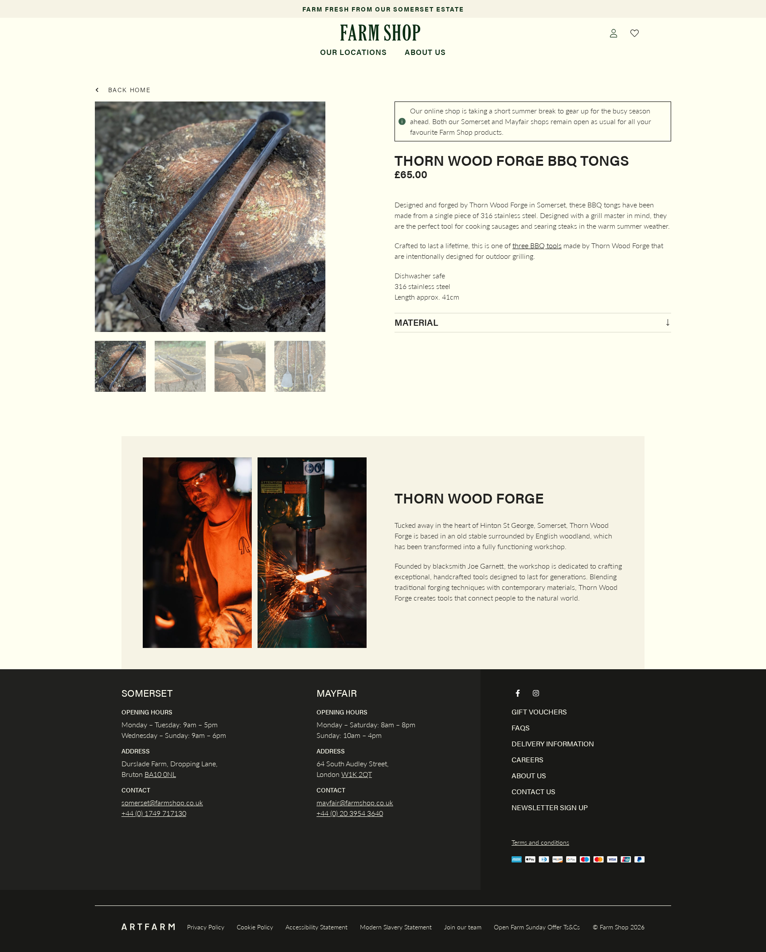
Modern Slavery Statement (396, 926)
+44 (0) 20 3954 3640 (350, 813)
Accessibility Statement (316, 926)
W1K (349, 774)
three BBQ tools (537, 245)
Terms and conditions (540, 842)
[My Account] (613, 33)
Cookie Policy (255, 926)
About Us (425, 52)
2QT (364, 774)
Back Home (128, 89)
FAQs (521, 727)
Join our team (462, 926)
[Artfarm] (148, 926)
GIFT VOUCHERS (539, 711)
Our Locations (353, 52)
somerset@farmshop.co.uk (162, 802)
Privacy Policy (205, 926)
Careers (527, 759)
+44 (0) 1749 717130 (153, 813)
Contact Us (533, 791)
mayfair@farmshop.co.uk (355, 802)
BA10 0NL (160, 774)
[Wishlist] (634, 33)
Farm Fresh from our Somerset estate (383, 8)
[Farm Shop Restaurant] (380, 32)
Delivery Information (553, 743)
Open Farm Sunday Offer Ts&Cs (537, 926)
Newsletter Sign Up (550, 807)
